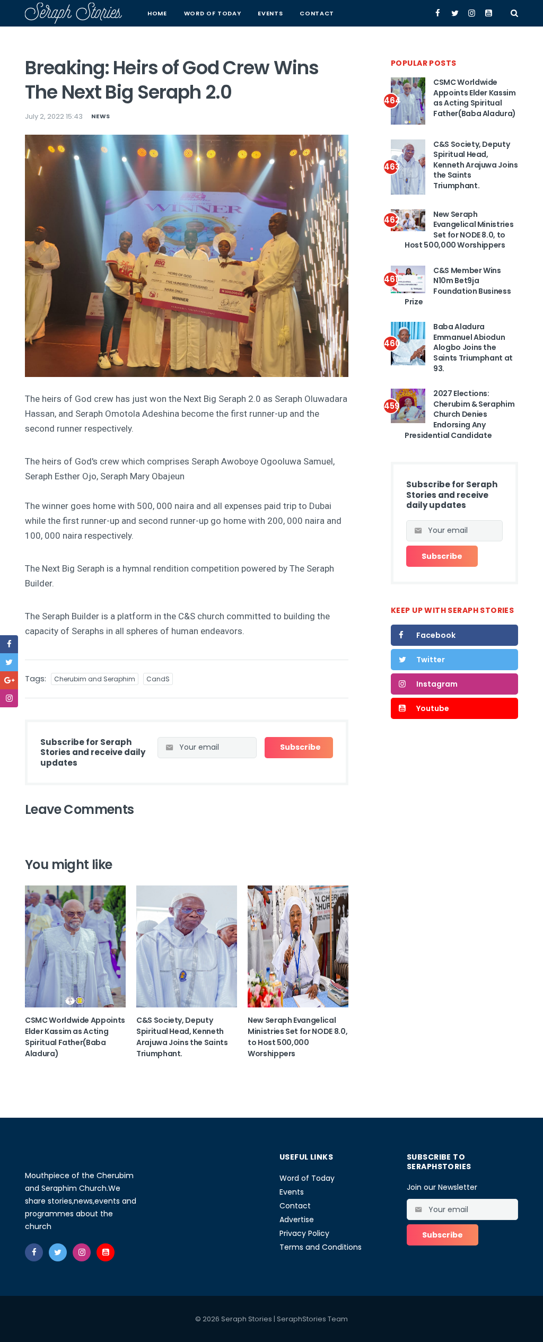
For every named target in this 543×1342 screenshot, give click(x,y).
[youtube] (106, 1252)
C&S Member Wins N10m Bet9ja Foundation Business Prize (458, 286)
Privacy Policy (304, 1233)
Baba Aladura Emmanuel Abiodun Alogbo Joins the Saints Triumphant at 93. (473, 347)
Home (157, 13)
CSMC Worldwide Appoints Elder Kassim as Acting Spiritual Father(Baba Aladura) (75, 1037)
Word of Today (212, 13)
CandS (158, 678)
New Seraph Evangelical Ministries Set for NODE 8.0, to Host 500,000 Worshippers (297, 1037)
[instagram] (9, 698)
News (100, 116)
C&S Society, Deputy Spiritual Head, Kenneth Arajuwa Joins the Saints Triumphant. (182, 1037)
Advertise (296, 1219)
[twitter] (9, 662)
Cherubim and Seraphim (94, 678)
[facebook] (9, 644)
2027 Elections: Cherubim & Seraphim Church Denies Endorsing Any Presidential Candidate (459, 414)
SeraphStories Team (312, 1319)
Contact (317, 13)
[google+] (9, 680)
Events (270, 13)
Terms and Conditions (320, 1247)
